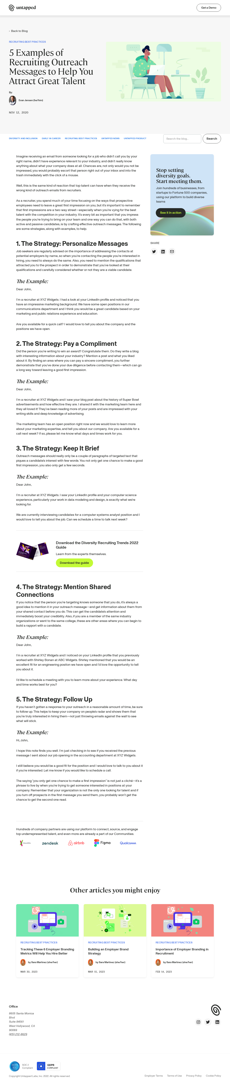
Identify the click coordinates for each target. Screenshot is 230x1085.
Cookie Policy (213, 1075)
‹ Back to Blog (18, 31)
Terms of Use (174, 1075)
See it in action (170, 213)
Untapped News (110, 138)
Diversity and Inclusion (23, 138)
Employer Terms (154, 1075)
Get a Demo (208, 8)
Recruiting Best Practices (81, 138)
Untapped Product (135, 138)
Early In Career (51, 138)
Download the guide (74, 563)
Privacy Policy (194, 1075)
